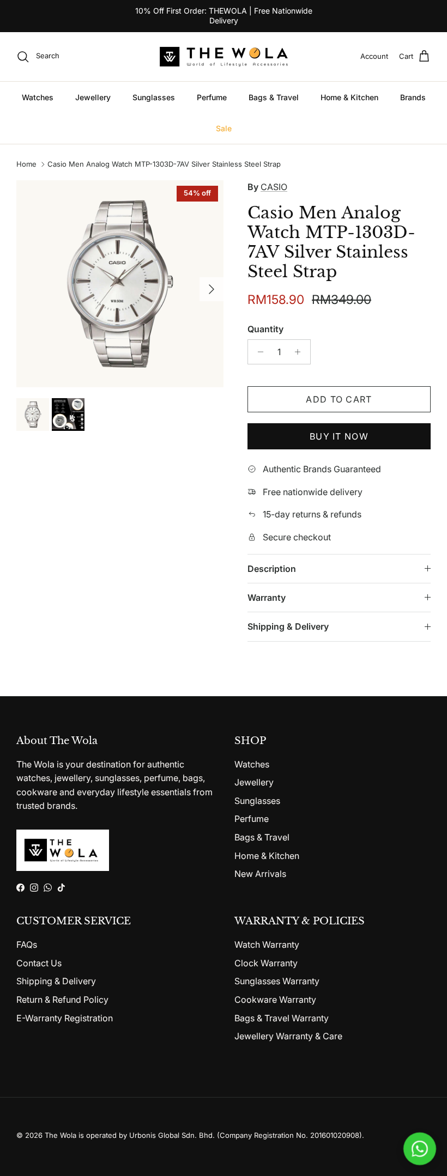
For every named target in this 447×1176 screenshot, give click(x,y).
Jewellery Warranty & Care (288, 1036)
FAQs (26, 944)
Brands (413, 97)
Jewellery (93, 97)
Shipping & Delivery (288, 626)
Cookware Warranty (275, 999)
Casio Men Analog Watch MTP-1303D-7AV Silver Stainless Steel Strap (164, 164)
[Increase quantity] (300, 352)
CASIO (274, 186)
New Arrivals (260, 873)
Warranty (266, 597)
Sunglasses (153, 97)
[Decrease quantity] (257, 352)
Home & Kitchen (349, 97)
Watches (37, 97)
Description (271, 568)
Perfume (212, 97)
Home (26, 164)
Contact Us (39, 963)
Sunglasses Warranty (276, 981)
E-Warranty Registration (64, 1018)
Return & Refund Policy (62, 999)
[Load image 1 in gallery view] (120, 283)
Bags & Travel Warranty (281, 1018)
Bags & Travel (274, 97)
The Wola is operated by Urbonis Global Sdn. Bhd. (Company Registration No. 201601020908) (203, 1135)
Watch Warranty (266, 944)
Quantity (265, 329)
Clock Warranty (266, 963)
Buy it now (339, 436)
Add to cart (339, 399)
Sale (224, 128)
